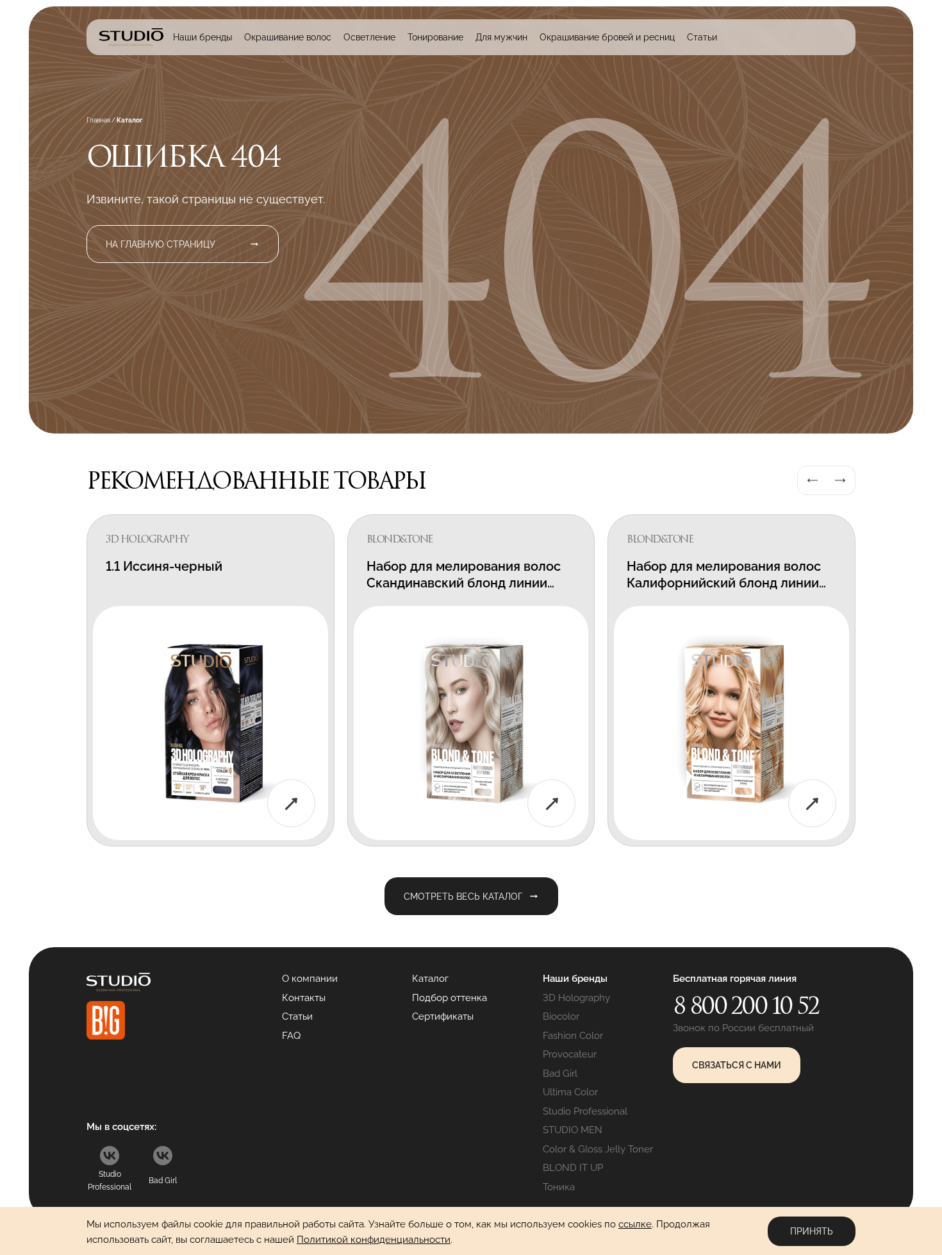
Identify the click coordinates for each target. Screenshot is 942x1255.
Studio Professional (585, 1111)
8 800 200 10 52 (746, 1005)
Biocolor (561, 1016)
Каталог (430, 978)
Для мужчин (501, 37)
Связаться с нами (736, 1065)
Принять (811, 1231)
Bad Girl (560, 1073)
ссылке (635, 1224)
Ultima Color (570, 1092)
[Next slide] (840, 480)
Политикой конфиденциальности (373, 1239)
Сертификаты (443, 1016)
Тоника (559, 1187)
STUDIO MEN (572, 1130)
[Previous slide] (812, 480)
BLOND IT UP (573, 1168)
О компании (310, 978)
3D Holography (576, 998)
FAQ (291, 1035)
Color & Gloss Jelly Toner (598, 1149)
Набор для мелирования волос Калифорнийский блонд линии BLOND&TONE (724, 583)
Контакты (304, 998)
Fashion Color (573, 1035)
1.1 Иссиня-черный (164, 566)
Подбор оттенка (449, 998)
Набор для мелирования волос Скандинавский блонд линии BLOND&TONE (464, 583)
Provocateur (570, 1054)
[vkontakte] (109, 1155)
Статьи (702, 37)
